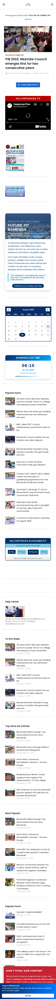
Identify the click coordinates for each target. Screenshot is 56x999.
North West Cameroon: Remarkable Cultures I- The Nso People (32, 762)
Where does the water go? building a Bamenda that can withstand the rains (34, 414)
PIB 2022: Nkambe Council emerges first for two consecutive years (26, 63)
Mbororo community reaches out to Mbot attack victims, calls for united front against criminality (33, 867)
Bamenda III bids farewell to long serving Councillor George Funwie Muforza (32, 452)
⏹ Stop (44, 552)
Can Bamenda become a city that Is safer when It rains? (33, 925)
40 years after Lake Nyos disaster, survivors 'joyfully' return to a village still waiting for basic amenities (33, 401)
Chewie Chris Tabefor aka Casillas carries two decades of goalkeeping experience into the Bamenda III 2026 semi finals (33, 478)
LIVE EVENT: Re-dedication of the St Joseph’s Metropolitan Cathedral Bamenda (33, 852)
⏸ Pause (21, 552)
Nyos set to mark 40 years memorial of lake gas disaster (31, 463)
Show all (28, 19)
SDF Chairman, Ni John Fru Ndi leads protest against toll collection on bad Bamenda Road (33, 792)
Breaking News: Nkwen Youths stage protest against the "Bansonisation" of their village (31, 777)
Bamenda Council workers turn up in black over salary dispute (33, 438)
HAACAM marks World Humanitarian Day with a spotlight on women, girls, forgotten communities (33, 506)
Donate (28, 996)
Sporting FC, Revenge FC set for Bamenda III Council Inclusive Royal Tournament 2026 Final (33, 492)
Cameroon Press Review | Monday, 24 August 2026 (33, 519)
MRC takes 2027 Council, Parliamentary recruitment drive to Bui (33, 427)
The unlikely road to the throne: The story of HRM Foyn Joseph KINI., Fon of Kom (34, 954)
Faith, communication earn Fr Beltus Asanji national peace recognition (31, 939)
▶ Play (11, 552)
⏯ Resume (33, 552)
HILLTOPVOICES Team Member (19, 73)
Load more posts (29, 85)
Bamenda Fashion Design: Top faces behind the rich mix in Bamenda (31, 735)
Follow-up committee (14, 55)
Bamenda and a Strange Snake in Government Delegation (33, 748)
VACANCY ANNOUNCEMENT (29, 912)
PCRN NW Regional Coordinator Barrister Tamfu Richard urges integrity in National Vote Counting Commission (33, 884)
